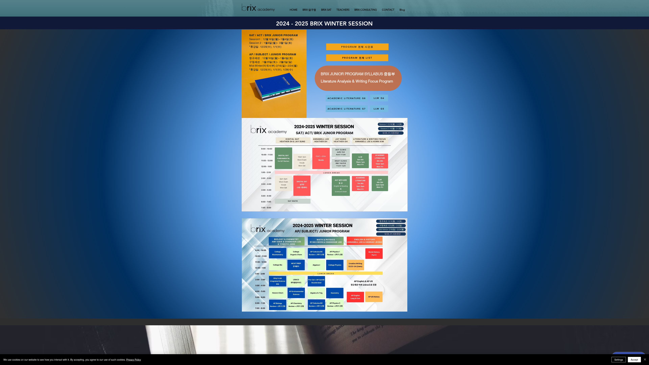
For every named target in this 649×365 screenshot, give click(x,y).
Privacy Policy (133, 359)
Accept (634, 359)
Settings (618, 359)
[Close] (645, 359)
